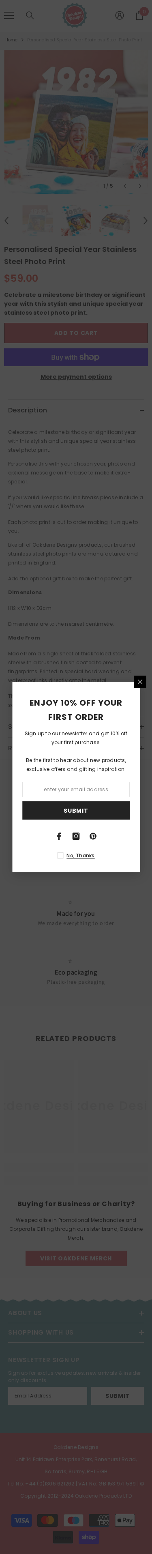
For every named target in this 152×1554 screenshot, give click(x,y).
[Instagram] (76, 836)
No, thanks (80, 855)
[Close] (140, 682)
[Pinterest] (93, 836)
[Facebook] (59, 836)
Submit (76, 811)
